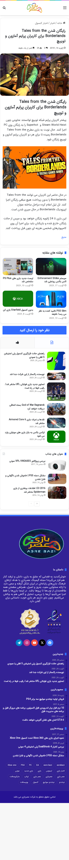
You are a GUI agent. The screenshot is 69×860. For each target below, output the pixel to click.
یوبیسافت (24, 782)
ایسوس (49, 770)
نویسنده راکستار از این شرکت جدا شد (27, 374)
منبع (63, 237)
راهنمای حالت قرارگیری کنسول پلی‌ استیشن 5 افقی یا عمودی (24, 355)
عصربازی (49, 776)
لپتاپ (26, 776)
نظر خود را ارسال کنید (35, 330)
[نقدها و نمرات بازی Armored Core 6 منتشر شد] (56, 423)
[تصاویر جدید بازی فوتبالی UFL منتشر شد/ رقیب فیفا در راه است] (56, 391)
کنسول (35, 782)
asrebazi (61, 765)
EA (37, 765)
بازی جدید (28, 770)
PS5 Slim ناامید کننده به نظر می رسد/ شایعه (52, 312)
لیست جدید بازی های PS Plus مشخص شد (18, 279)
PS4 (22, 765)
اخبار (52, 23)
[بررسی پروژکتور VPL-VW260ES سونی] (57, 465)
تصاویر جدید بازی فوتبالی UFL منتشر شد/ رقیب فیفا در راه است (25, 386)
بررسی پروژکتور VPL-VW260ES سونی (27, 461)
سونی (17, 770)
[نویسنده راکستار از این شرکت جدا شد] (56, 376)
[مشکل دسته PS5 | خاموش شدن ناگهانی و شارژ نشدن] (57, 479)
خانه (60, 23)
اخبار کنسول (41, 23)
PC (30, 765)
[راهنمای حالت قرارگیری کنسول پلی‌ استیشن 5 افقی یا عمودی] (56, 361)
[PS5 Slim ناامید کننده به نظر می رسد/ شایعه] (51, 299)
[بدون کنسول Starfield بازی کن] (18, 299)
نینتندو (62, 782)
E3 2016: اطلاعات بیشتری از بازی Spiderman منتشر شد (29, 490)
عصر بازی (37, 776)
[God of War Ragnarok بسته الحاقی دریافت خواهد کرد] (56, 409)
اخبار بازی (61, 770)
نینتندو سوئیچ (48, 782)
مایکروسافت (15, 776)
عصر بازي (61, 776)
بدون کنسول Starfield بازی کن (18, 310)
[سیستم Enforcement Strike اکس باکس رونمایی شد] (51, 266)
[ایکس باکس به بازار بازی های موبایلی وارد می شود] (56, 437)
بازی (39, 770)
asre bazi (48, 765)
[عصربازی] (34, 8)
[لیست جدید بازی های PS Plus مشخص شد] (18, 266)
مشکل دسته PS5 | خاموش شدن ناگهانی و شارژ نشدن (25, 477)
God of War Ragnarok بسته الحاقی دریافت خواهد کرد (27, 407)
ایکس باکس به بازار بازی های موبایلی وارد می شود (25, 434)
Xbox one (12, 765)
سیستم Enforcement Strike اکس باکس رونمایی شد (52, 279)
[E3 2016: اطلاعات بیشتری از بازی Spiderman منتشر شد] (57, 492)
